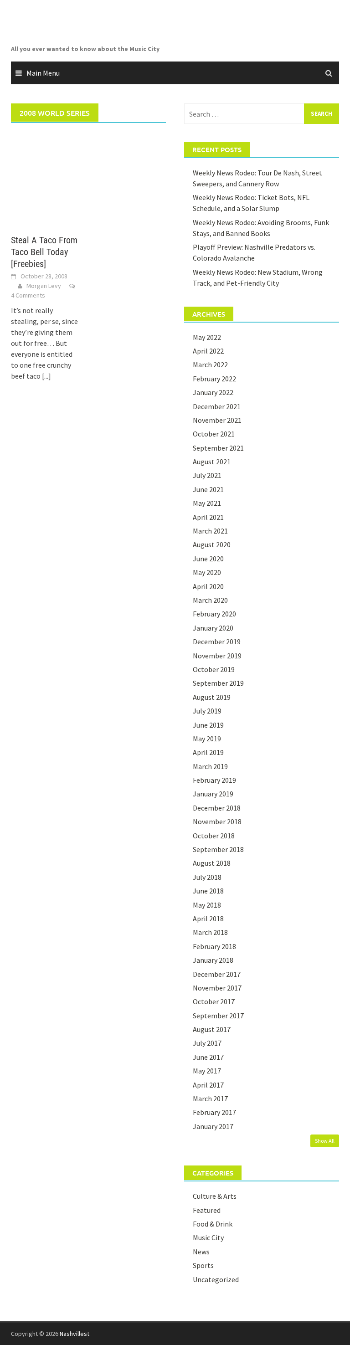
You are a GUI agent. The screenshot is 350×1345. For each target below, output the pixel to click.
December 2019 (217, 641)
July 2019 (207, 710)
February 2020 (214, 613)
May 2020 (207, 572)
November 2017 (217, 987)
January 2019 (213, 793)
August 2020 (212, 544)
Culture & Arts (215, 1196)
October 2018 (214, 835)
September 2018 (218, 849)
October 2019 (214, 669)
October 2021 (214, 433)
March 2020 (210, 600)
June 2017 (208, 1057)
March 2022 (210, 364)
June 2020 (208, 558)
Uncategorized (216, 1279)
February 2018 (214, 946)
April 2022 (208, 350)
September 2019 (218, 683)
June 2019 (208, 724)
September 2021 (218, 447)
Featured (207, 1210)
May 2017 (207, 1070)
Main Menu (43, 72)
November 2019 (217, 655)
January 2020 (213, 627)
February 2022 (214, 378)
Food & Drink (212, 1223)
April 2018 (208, 918)
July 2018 (207, 877)
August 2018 (212, 863)
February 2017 (214, 1112)
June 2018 (208, 890)
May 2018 (207, 904)
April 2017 (208, 1084)
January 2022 (213, 392)
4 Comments (28, 295)
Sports (203, 1265)
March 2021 (210, 530)
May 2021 (207, 503)
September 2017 (218, 1015)
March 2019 (210, 766)
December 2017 (217, 974)
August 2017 (212, 1029)
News (201, 1251)
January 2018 (213, 960)
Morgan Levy (43, 286)
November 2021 (217, 420)
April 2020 (208, 586)
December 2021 (217, 406)
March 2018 (210, 932)
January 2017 (213, 1126)
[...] (46, 375)
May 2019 (207, 738)
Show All (325, 1140)
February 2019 (214, 780)
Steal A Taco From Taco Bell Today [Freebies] (44, 252)
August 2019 (212, 697)
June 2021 (208, 489)
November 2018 (217, 821)
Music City (208, 1237)
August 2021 (212, 461)
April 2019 (208, 752)
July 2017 (207, 1042)
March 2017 (210, 1098)
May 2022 (207, 337)
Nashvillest (74, 1334)
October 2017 (214, 1001)
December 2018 (217, 807)
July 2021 (207, 475)
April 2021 (208, 517)
